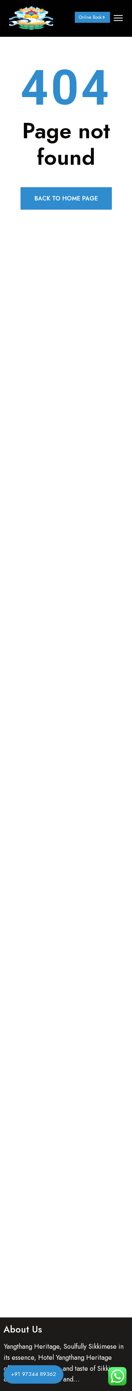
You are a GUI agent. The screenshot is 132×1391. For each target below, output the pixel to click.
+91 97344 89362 (33, 1374)
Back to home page (66, 198)
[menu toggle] (118, 17)
